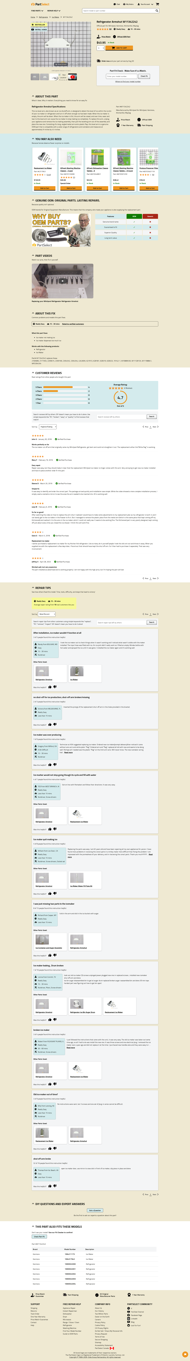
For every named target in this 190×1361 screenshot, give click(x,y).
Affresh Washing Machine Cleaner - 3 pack (70, 169)
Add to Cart (121, 48)
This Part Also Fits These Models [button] (58, 1226)
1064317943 (70, 1259)
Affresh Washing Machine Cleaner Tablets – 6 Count (123, 169)
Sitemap (98, 1342)
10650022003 (70, 1279)
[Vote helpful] (49, 687)
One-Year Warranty (38, 1316)
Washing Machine (69, 1328)
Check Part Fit (39, 1236)
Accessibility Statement (104, 1345)
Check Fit (144, 76)
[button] (38, 10)
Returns (34, 1311)
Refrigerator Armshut (44, 679)
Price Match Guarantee (39, 1319)
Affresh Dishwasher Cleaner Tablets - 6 (97, 169)
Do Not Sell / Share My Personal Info (108, 1331)
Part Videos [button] (43, 256)
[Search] (157, 10)
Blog (132, 1322)
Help (32, 1325)
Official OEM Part (123, 36)
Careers (98, 1319)
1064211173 (70, 1254)
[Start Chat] (185, 1354)
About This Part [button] (46, 96)
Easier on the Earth (102, 1316)
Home (33, 17)
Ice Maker (55, 17)
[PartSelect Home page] (40, 4)
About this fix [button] (45, 313)
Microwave (67, 1319)
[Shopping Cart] (157, 4)
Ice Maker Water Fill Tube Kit (81, 886)
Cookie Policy (100, 1325)
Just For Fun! (136, 1325)
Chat (118, 4)
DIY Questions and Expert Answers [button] (60, 1204)
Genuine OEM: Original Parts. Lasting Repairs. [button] (67, 200)
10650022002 (70, 1274)
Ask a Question (95, 1210)
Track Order (35, 1314)
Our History (99, 1311)
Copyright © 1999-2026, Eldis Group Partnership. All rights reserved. (95, 1357)
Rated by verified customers (73, 324)
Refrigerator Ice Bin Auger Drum (82, 1012)
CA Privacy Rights (101, 1328)
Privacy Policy (100, 1322)
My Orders (129, 4)
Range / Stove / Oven (71, 1322)
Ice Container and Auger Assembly (49, 947)
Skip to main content (95, 60)
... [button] (68, 752)
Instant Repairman (70, 1311)
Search (151, 416)
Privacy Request (101, 1334)
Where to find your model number (128, 81)
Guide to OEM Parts (70, 1334)
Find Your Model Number (72, 1331)
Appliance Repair (69, 1308)
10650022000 (70, 1264)
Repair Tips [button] (43, 588)
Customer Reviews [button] (48, 373)
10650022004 (70, 1284)
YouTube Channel (137, 1312)
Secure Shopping (101, 1339)
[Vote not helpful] (54, 687)
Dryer (65, 1316)
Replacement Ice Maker (43, 168)
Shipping (34, 1308)
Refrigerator (43, 17)
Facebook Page (136, 1315)
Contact (34, 1322)
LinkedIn (134, 1318)
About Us (98, 1308)
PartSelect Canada (102, 1348)
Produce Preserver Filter (149, 168)
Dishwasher (67, 1314)
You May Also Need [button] (48, 139)
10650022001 (70, 1269)
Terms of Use (100, 1336)
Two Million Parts (101, 1314)
